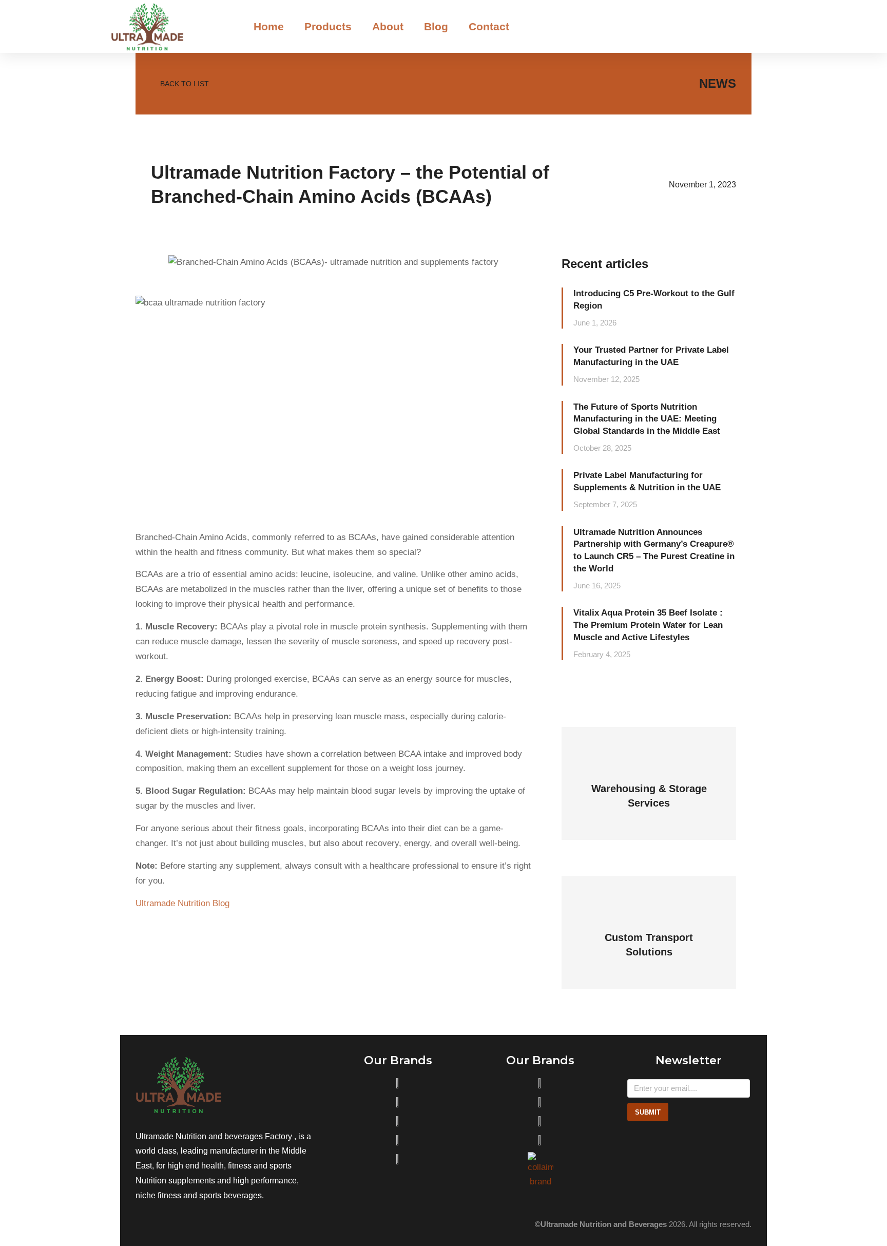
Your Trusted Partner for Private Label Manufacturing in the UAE (651, 356)
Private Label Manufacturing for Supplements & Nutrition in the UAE (647, 481)
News (717, 83)
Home (269, 26)
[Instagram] (141, 1224)
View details (649, 804)
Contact (489, 26)
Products (328, 26)
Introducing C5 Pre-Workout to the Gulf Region (654, 300)
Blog (436, 26)
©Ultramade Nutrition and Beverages (601, 1224)
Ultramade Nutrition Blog (182, 903)
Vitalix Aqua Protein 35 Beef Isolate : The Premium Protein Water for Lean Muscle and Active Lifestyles (648, 625)
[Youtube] (186, 1224)
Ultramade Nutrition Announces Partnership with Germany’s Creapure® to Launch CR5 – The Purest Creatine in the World (654, 550)
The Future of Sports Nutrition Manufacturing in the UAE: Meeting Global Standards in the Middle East (646, 419)
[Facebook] (163, 1224)
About (387, 26)
